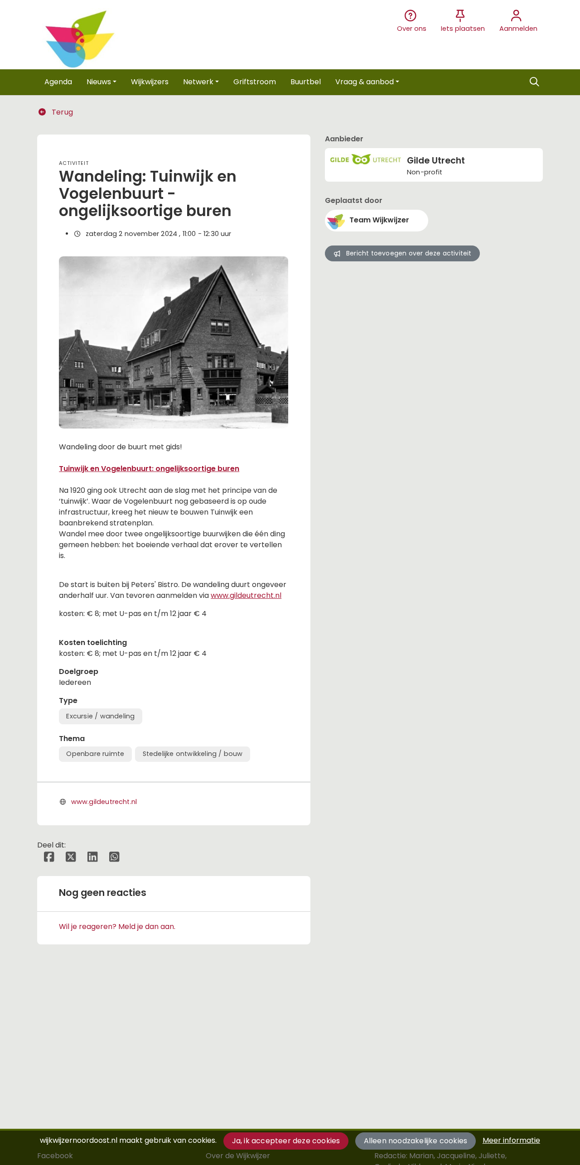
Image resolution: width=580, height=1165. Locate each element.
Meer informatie (511, 1140)
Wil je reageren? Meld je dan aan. (117, 926)
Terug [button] (61, 112)
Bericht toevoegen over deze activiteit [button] (409, 253)
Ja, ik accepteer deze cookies (286, 1141)
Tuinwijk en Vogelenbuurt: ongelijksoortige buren (149, 468)
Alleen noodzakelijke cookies (416, 1141)
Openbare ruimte (95, 753)
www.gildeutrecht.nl (246, 595)
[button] (58, 82)
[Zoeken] (534, 82)
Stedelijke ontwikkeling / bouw (193, 753)
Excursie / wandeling (100, 716)
